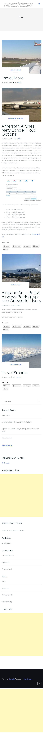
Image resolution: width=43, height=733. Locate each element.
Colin (18, 305)
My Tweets (5, 463)
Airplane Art (15, 284)
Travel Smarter (15, 372)
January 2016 (6, 543)
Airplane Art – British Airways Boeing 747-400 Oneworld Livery (21, 296)
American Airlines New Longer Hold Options (18, 130)
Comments (7, 595)
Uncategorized (15, 70)
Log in (4, 581)
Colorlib (12, 679)
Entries (5, 588)
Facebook (7, 445)
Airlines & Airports (15, 118)
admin (19, 82)
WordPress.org (7, 602)
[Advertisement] (21, 495)
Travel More (13, 78)
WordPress (27, 679)
